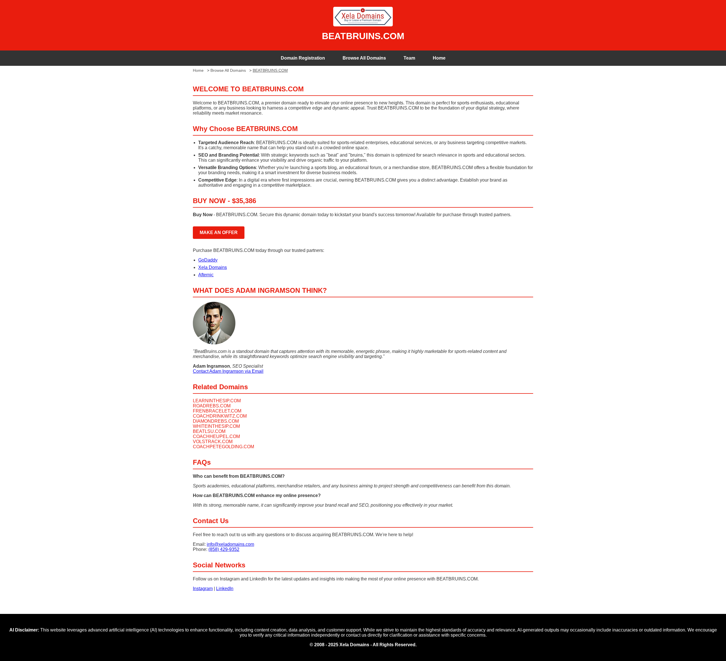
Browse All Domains (364, 58)
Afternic (206, 274)
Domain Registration (303, 58)
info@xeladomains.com (230, 544)
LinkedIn (224, 588)
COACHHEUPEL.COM (216, 436)
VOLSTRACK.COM (213, 441)
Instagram (203, 588)
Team (409, 58)
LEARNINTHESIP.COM (217, 400)
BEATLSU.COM (209, 431)
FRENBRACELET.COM (217, 411)
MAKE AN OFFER (219, 232)
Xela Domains (212, 267)
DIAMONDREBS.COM (216, 421)
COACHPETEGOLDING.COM (223, 446)
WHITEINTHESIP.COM (216, 426)
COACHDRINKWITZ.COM (220, 416)
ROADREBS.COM (212, 405)
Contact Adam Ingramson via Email (228, 371)
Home (439, 58)
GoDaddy (208, 260)
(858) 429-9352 (223, 549)
